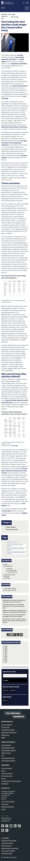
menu (27, 8)
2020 (6, 656)
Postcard (7, 576)
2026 (6, 646)
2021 (6, 655)
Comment (9, 568)
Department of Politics (19, 63)
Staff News (7, 578)
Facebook (14, 16)
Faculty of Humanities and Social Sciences (15, 549)
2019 (6, 658)
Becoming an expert (10, 574)
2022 (6, 653)
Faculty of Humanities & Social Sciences (15, 545)
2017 (6, 662)
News (3, 8)
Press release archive (10, 590)
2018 (6, 660)
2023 (6, 651)
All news (5, 690)
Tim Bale (20, 55)
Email (11, 16)
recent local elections (20, 86)
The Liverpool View (12, 572)
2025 (6, 648)
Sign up (5, 700)
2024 (6, 649)
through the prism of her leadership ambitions (14, 143)
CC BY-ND (14, 445)
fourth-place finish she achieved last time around (14, 471)
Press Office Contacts (10, 588)
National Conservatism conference (14, 127)
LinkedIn (16, 16)
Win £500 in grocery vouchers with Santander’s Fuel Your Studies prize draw (13, 606)
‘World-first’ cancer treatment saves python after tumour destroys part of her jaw (14, 620)
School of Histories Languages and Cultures (16, 553)
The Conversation (12, 529)
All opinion (13, 690)
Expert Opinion (11, 527)
